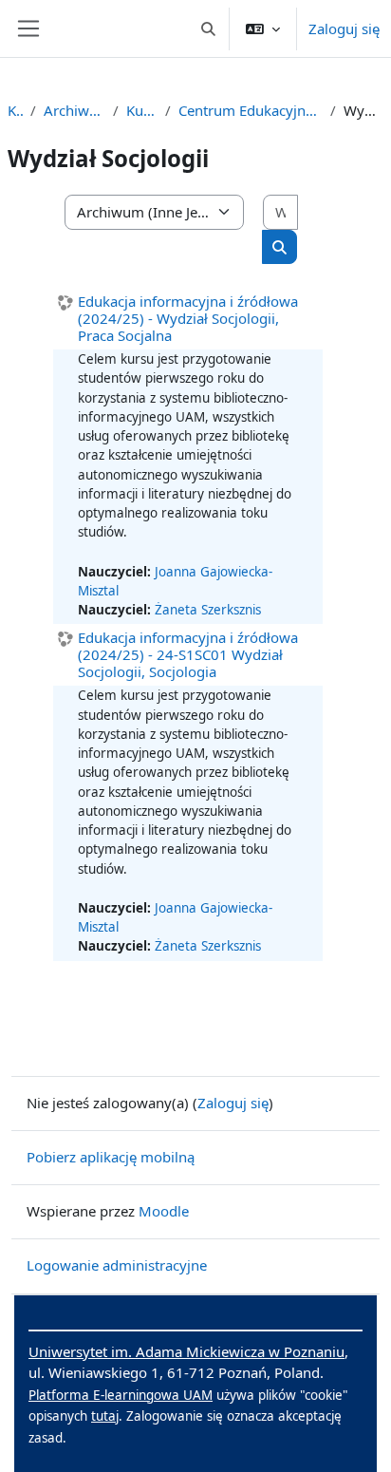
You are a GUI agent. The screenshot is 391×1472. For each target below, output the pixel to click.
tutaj (105, 1416)
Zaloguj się (344, 28)
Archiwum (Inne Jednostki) (74, 110)
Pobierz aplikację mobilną (111, 1156)
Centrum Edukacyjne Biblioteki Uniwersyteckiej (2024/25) (250, 110)
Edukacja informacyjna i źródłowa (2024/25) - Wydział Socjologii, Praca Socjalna (188, 318)
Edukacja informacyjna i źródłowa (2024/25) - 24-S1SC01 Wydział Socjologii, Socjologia (188, 654)
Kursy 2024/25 (142, 110)
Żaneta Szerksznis (208, 609)
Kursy (15, 110)
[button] (209, 28)
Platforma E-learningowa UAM (120, 1395)
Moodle (164, 1210)
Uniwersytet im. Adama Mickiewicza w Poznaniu (186, 1351)
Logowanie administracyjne (117, 1264)
